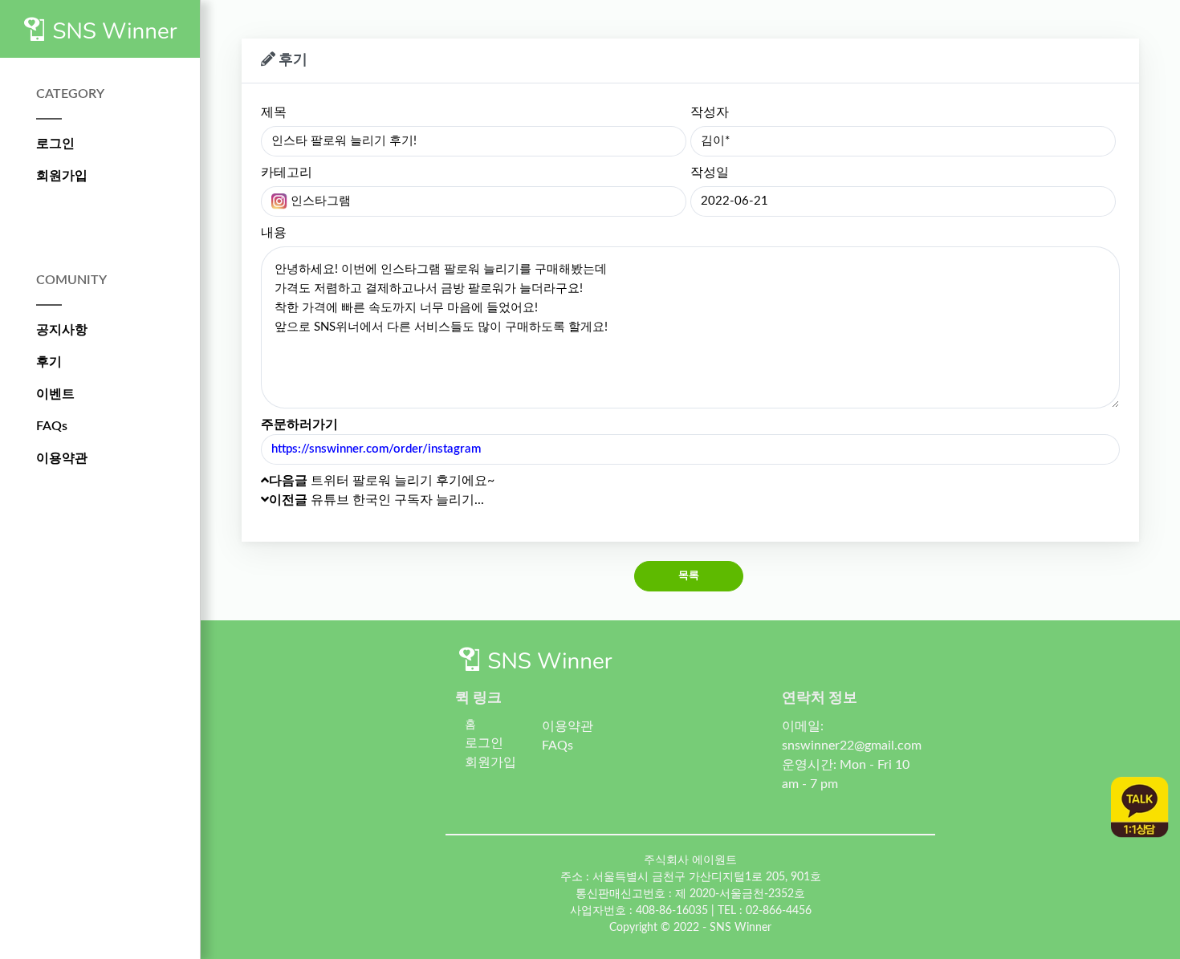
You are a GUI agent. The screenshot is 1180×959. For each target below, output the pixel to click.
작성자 (709, 112)
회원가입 (61, 175)
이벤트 (55, 394)
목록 (689, 576)
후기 (49, 362)
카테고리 (286, 172)
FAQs (51, 426)
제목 (274, 112)
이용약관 (61, 458)
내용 (274, 232)
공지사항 (61, 329)
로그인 (55, 143)
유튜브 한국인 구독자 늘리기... (376, 500)
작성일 (709, 172)
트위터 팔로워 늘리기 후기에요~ (381, 480)
